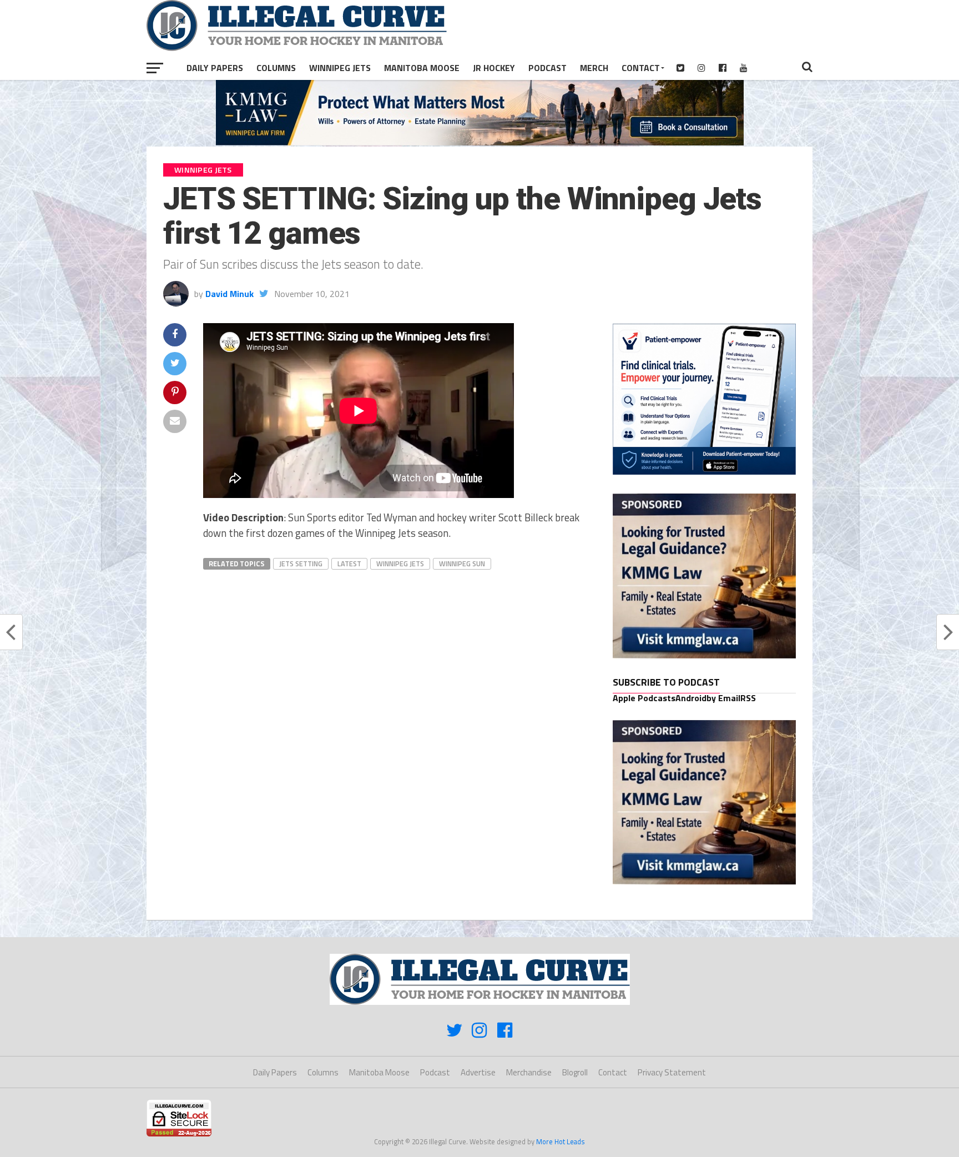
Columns (276, 67)
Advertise (478, 1072)
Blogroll (575, 1072)
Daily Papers (214, 67)
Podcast (547, 67)
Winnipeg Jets (340, 67)
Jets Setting (300, 563)
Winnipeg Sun (462, 563)
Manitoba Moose (422, 67)
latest (349, 563)
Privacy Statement (672, 1072)
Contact (641, 67)
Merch (594, 67)
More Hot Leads (560, 1141)
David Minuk (229, 293)
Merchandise (529, 1072)
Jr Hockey (494, 67)
